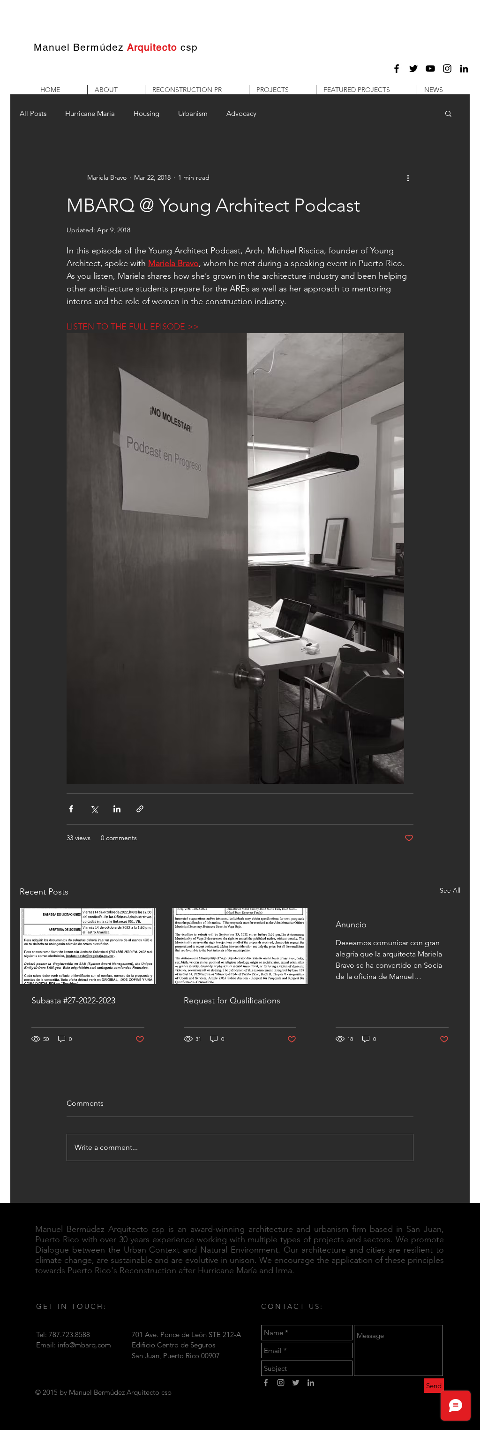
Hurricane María (90, 113)
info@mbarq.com (84, 1344)
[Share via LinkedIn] (116, 808)
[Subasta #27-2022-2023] (88, 946)
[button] (116, 89)
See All (450, 890)
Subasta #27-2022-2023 (73, 1000)
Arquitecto (152, 47)
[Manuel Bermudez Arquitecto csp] (396, 68)
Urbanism (193, 113)
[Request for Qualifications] (240, 946)
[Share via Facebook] (71, 808)
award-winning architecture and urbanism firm (278, 1229)
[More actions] (407, 177)
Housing (146, 113)
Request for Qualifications (232, 1000)
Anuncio (351, 924)
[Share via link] (139, 808)
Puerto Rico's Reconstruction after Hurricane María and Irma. (181, 1270)
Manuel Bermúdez (79, 47)
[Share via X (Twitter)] (94, 808)
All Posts (33, 113)
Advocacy (241, 113)
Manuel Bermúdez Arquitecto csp (100, 1229)
